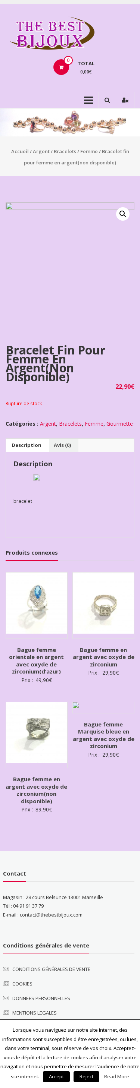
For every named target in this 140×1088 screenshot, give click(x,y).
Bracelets (65, 151)
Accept (56, 1076)
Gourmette (119, 423)
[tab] (26, 445)
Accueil (20, 151)
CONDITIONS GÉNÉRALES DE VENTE (51, 969)
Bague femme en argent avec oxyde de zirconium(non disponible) (36, 790)
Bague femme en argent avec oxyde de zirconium (103, 657)
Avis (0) (62, 445)
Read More (116, 1076)
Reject (86, 1076)
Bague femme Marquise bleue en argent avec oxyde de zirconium (103, 735)
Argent (41, 151)
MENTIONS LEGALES (34, 1012)
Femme (89, 151)
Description (26, 445)
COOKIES (22, 983)
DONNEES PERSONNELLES (41, 998)
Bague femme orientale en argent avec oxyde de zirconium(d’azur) (36, 660)
